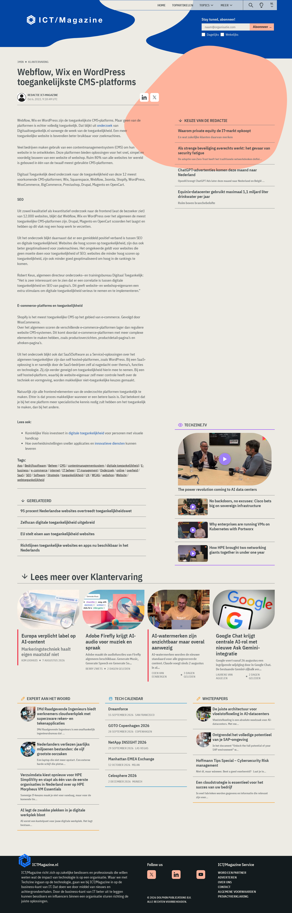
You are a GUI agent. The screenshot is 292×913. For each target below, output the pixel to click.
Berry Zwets (94, 668)
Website (121, 475)
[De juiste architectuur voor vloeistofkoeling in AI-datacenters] (203, 716)
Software (39, 475)
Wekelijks (232, 34)
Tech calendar (129, 698)
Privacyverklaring (233, 896)
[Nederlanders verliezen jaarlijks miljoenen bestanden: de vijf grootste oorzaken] (27, 754)
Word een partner (232, 873)
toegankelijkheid (72, 475)
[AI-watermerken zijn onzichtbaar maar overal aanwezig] (179, 609)
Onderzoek (107, 470)
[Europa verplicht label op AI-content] (48, 609)
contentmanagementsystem (86, 465)
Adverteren (227, 877)
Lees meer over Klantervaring (86, 577)
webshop (108, 475)
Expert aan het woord (48, 698)
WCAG (96, 475)
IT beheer (68, 470)
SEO (28, 475)
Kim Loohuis (29, 660)
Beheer (52, 465)
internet (55, 470)
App (19, 465)
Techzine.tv (195, 425)
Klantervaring (38, 62)
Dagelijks (213, 34)
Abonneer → (262, 27)
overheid (132, 470)
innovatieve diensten (110, 443)
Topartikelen (182, 5)
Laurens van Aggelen (224, 676)
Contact (224, 887)
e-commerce (39, 470)
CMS (63, 465)
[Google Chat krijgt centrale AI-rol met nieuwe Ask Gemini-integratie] (244, 609)
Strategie (53, 475)
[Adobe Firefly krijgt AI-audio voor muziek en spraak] (113, 609)
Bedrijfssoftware (35, 465)
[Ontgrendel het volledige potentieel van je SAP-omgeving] (203, 742)
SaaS (20, 475)
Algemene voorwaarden (237, 892)
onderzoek (104, 125)
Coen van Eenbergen (159, 674)
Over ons (225, 882)
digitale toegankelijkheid (86, 433)
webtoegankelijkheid (30, 480)
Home (162, 5)
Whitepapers (215, 698)
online (120, 470)
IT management (87, 470)
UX (87, 475)
